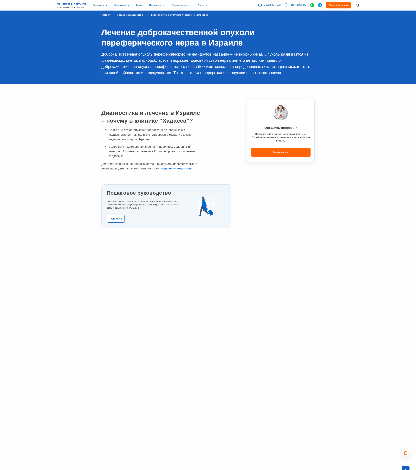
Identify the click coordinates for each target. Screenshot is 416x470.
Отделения (120, 5)
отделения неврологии (176, 168)
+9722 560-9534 (297, 5)
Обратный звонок (338, 5)
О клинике (98, 5)
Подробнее (116, 218)
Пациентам (155, 5)
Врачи (139, 5)
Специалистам (179, 5)
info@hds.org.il (272, 5)
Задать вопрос (281, 152)
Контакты (202, 5)
